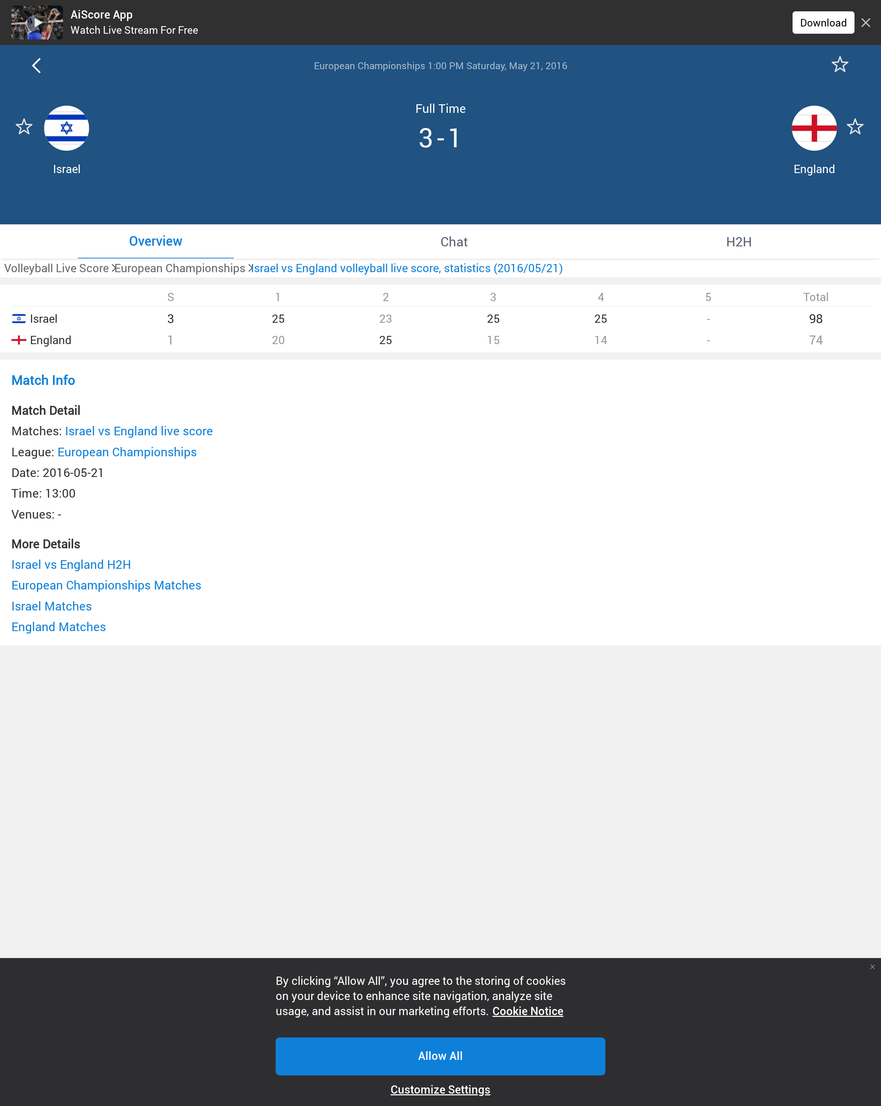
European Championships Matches (106, 585)
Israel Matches (51, 606)
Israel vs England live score (139, 430)
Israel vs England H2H (71, 564)
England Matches (58, 626)
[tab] (155, 241)
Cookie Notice (527, 1011)
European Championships (127, 451)
